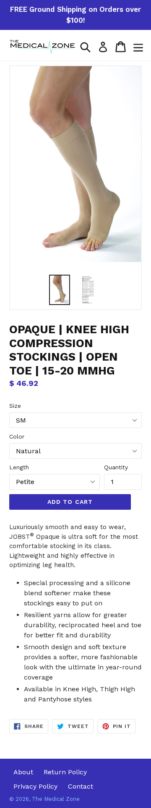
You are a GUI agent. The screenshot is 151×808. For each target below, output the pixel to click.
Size (15, 405)
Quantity (116, 467)
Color (16, 436)
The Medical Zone (56, 799)
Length (19, 467)
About (23, 772)
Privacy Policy (35, 786)
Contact (80, 786)
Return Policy (65, 772)
